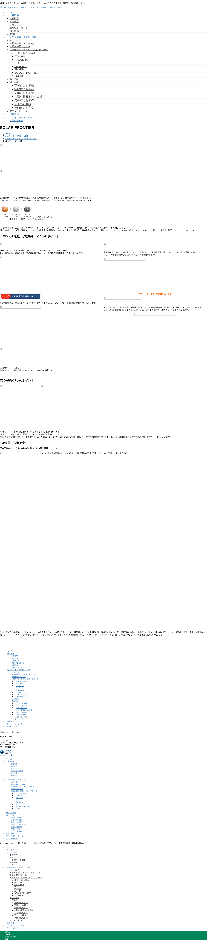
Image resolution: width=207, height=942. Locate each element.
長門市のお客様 (24, 107)
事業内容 (14, 21)
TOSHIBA (20, 75)
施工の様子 (15, 79)
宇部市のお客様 (24, 89)
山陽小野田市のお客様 (28, 96)
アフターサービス (19, 111)
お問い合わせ (12, 726)
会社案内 (10, 654)
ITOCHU (19, 56)
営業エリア (15, 24)
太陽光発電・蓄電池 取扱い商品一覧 (29, 49)
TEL (6, 939)
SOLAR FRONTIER (26, 72)
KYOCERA (21, 59)
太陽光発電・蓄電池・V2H (18, 670)
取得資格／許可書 (19, 28)
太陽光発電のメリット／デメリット (28, 43)
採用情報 (10, 721)
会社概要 (14, 18)
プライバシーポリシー (16, 724)
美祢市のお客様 (24, 100)
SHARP (19, 69)
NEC (17, 62)
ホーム (10, 651)
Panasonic (20, 66)
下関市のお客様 (24, 85)
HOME (8, 934)
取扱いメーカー (18, 34)
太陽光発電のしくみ (20, 46)
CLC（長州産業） (25, 53)
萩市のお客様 (22, 104)
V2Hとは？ (15, 40)
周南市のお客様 (24, 93)
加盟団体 (14, 31)
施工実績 (14, 82)
